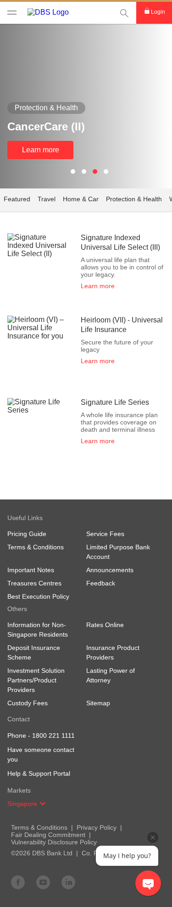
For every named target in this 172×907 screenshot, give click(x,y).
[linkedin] (68, 882)
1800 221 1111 (53, 735)
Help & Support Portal (38, 773)
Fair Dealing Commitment (48, 834)
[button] (42, 803)
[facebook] (18, 882)
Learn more (40, 150)
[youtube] (43, 882)
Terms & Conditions (39, 827)
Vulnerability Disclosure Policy (54, 842)
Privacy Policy (97, 827)
